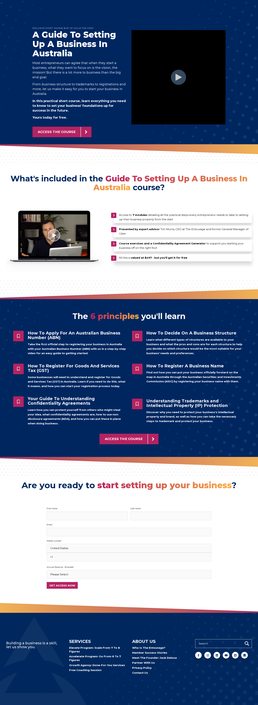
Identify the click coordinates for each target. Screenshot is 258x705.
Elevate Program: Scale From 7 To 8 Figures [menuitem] (94, 649)
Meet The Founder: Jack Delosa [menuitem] (154, 657)
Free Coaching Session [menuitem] (85, 670)
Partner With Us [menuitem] (143, 662)
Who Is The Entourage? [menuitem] (148, 647)
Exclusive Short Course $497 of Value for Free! (63, 28)
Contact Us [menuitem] (140, 672)
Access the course (57, 132)
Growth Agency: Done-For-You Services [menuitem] (97, 665)
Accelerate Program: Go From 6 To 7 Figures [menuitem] (95, 658)
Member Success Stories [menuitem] (149, 652)
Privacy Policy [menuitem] (142, 667)
